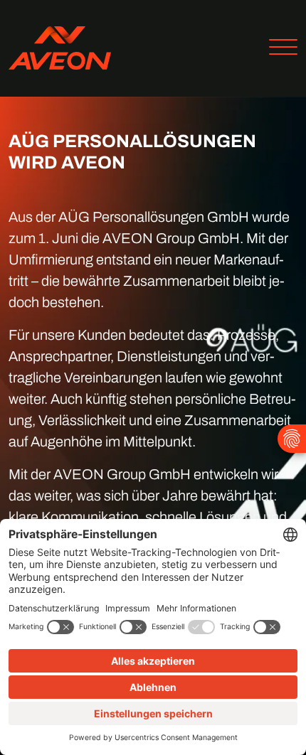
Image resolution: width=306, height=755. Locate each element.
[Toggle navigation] (277, 48)
